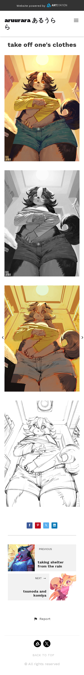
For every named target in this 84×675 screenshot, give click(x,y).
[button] (42, 619)
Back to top (43, 655)
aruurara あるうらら (30, 23)
